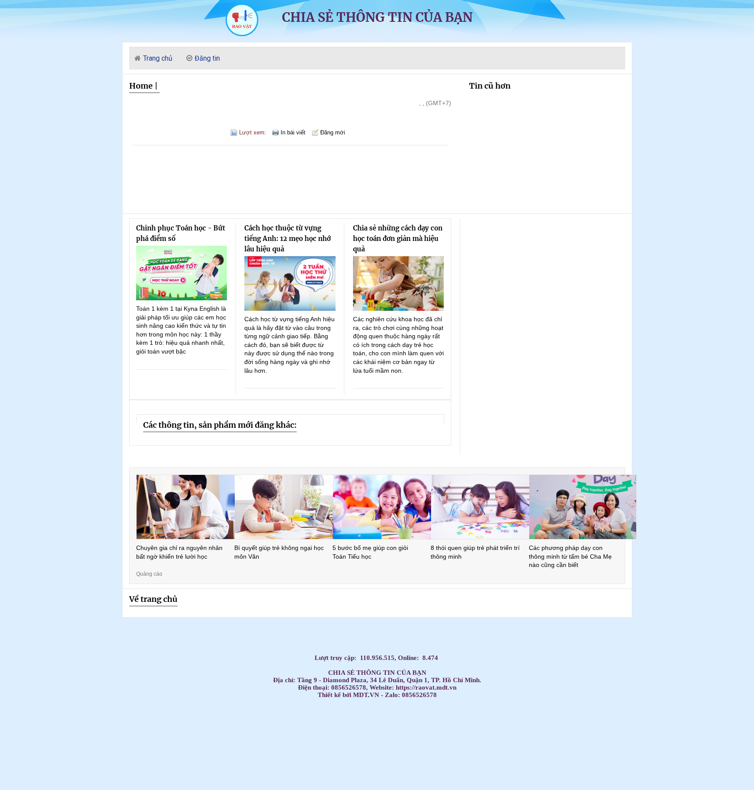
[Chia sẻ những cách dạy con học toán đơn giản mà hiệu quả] (398, 283)
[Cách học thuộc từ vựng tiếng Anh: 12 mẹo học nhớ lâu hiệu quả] (290, 283)
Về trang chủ (153, 599)
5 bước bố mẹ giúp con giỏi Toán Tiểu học (370, 552)
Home (141, 86)
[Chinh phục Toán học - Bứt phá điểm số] (181, 273)
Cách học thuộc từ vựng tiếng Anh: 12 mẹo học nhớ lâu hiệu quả (287, 238)
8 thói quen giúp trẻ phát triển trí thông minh (475, 552)
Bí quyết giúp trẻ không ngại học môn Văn (279, 552)
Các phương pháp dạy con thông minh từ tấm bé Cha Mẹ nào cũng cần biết (570, 556)
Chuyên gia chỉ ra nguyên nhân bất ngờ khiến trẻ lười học (179, 552)
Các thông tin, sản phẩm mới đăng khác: (220, 425)
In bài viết (293, 132)
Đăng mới (332, 132)
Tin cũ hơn (490, 86)
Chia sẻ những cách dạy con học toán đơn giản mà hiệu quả (397, 238)
